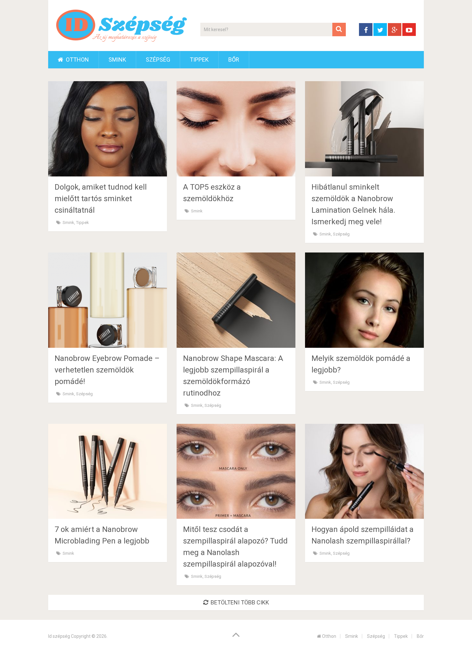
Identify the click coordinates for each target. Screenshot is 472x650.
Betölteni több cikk (240, 602)
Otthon (77, 59)
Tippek (199, 59)
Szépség (158, 59)
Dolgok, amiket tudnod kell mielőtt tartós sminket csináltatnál (101, 199)
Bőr (233, 59)
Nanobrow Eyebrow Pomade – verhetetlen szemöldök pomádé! (107, 370)
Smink (117, 59)
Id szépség (59, 636)
